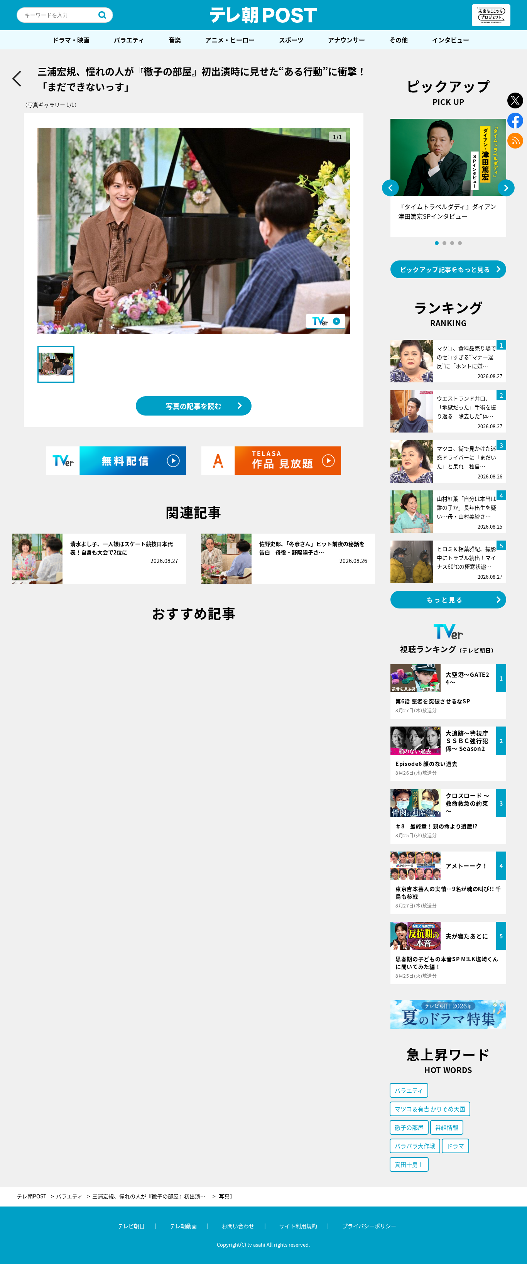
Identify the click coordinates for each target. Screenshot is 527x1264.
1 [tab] (437, 243)
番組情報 (446, 1127)
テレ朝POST (263, 15)
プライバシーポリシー (369, 1226)
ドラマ (455, 1146)
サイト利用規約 (298, 1226)
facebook (515, 120)
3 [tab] (452, 243)
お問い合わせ (238, 1226)
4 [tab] (460, 243)
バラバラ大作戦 (415, 1146)
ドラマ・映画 (71, 39)
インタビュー (450, 39)
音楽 (175, 39)
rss (515, 141)
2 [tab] (444, 243)
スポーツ (291, 39)
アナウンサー (346, 39)
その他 (398, 39)
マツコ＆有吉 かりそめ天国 (430, 1109)
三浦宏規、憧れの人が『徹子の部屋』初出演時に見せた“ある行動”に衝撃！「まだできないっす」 (154, 1196)
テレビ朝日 (131, 1226)
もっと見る (445, 599)
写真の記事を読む (193, 406)
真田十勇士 (409, 1164)
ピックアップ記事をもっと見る (445, 269)
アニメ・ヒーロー (230, 39)
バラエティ (129, 39)
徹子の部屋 (409, 1127)
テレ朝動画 (183, 1226)
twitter (515, 100)
